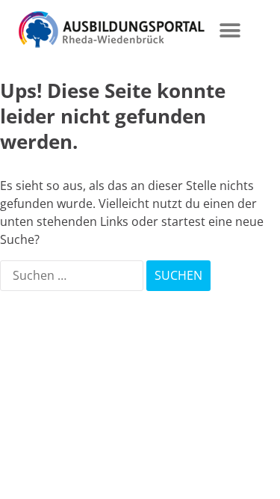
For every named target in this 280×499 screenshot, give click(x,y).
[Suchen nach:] (73, 275)
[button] (229, 30)
